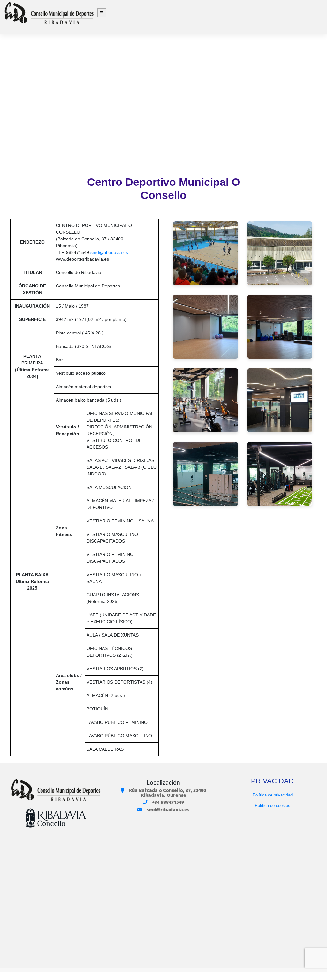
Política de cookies (272, 805)
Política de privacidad (273, 795)
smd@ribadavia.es (109, 252)
